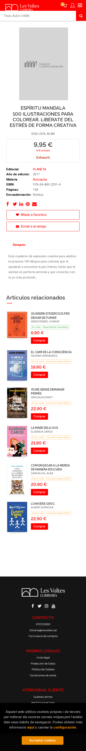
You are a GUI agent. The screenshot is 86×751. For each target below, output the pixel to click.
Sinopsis (19, 245)
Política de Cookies (43, 669)
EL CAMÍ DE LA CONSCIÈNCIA (51, 352)
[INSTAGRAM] (46, 606)
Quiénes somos (43, 696)
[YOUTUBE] (53, 606)
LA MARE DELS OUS (44, 427)
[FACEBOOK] (33, 606)
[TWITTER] (40, 606)
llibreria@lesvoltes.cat (43, 630)
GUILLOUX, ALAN (43, 134)
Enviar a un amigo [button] (33, 226)
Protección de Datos (43, 663)
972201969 (43, 624)
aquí (30, 727)
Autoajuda (40, 179)
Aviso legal (43, 657)
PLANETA (39, 169)
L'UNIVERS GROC (43, 503)
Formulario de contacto (43, 636)
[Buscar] (81, 16)
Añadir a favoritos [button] (33, 215)
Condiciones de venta (43, 675)
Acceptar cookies (42, 740)
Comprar (39, 340)
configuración (64, 727)
